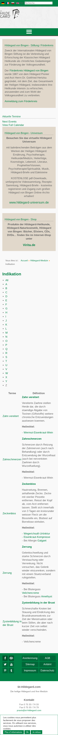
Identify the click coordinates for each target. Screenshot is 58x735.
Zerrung (7, 572)
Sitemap (30, 664)
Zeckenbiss (9, 513)
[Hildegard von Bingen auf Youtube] (11, 664)
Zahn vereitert (11, 416)
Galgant (41, 540)
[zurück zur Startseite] (29, 14)
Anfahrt (47, 664)
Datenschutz (47, 670)
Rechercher (17, 2)
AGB (47, 658)
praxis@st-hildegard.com (29, 710)
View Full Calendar (13, 125)
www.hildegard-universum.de (29, 202)
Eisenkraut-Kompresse (37, 537)
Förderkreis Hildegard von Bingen (29, 70)
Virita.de (29, 245)
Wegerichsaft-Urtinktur (37, 533)
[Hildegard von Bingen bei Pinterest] (5, 670)
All (6, 280)
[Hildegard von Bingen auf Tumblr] (11, 670)
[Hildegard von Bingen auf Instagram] (11, 658)
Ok (27, 732)
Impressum (30, 670)
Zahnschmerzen (12, 459)
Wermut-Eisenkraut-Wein (38, 432)
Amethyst (46, 596)
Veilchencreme (30, 592)
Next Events (9, 121)
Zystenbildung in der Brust (38, 602)
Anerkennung (30, 658)
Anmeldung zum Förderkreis (21, 101)
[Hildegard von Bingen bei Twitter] (5, 664)
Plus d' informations (13, 732)
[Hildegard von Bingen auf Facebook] (5, 658)
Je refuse (36, 732)
